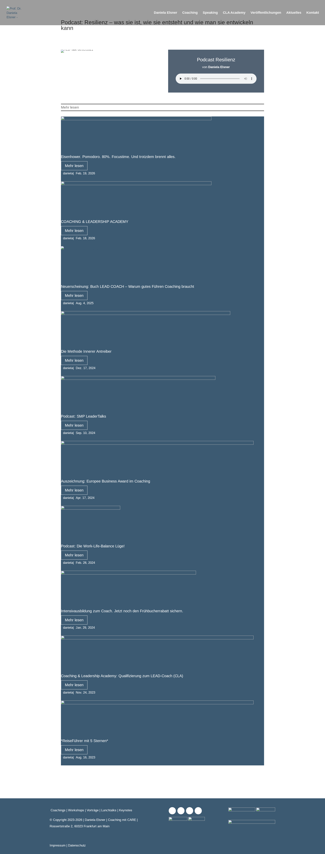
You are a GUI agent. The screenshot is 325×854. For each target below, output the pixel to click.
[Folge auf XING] (189, 810)
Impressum (57, 845)
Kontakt (312, 12)
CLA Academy (234, 12)
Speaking (210, 12)
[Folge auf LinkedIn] (198, 810)
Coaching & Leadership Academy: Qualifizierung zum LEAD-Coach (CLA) (122, 676)
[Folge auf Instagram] (181, 810)
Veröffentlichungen (266, 12)
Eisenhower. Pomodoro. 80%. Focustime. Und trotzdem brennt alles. (118, 157)
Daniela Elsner (165, 12)
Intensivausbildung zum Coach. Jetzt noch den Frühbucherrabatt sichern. (122, 611)
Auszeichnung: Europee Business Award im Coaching (105, 481)
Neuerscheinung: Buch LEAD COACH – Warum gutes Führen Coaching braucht (127, 286)
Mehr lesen (74, 166)
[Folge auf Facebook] (172, 810)
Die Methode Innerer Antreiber (86, 351)
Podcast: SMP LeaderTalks (83, 416)
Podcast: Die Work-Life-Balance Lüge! (93, 546)
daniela (68, 173)
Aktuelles (293, 12)
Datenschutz (77, 845)
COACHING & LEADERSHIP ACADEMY (94, 222)
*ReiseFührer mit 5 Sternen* (84, 741)
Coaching (190, 12)
